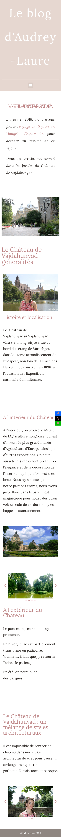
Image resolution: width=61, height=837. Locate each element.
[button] (30, 85)
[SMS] (58, 423)
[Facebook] (58, 413)
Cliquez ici (35, 133)
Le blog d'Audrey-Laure (30, 37)
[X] (58, 418)
